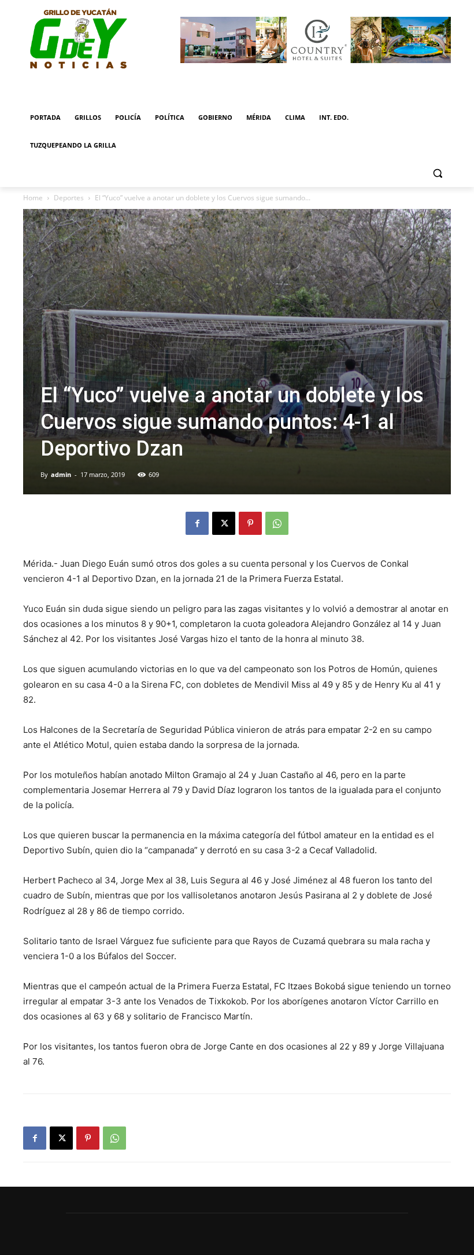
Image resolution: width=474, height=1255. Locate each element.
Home (33, 198)
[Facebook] (197, 523)
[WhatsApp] (276, 523)
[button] (437, 173)
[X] (223, 523)
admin (61, 474)
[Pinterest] (250, 523)
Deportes (69, 198)
